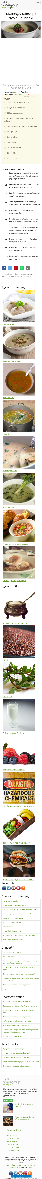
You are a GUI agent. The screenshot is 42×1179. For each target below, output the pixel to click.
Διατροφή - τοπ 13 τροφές (14, 770)
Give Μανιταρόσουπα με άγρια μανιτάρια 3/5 (28, 94)
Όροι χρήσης (11, 1165)
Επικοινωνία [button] (8, 1100)
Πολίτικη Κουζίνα (13, 1150)
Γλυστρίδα (7, 696)
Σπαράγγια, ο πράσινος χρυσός (14, 1036)
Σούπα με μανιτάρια (11, 361)
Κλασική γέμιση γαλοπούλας (13, 931)
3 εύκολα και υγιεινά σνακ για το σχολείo (17, 1021)
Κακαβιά (6, 434)
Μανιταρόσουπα (10, 471)
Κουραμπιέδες (8, 927)
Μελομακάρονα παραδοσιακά (13, 918)
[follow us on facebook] (4, 888)
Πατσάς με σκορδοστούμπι (14, 580)
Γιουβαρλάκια (9, 324)
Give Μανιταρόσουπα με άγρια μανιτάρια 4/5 (30, 94)
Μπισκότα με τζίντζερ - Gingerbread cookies (18, 914)
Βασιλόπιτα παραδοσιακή (12, 922)
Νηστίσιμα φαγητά (9, 956)
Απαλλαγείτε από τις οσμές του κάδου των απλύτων (21, 1062)
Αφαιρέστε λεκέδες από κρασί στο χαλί (16, 1057)
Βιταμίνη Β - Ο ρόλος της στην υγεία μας (17, 1001)
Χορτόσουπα (8, 398)
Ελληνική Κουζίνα (13, 1139)
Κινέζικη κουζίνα (12, 1145)
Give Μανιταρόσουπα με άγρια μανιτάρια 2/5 (27, 94)
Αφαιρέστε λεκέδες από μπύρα (13, 1049)
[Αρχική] (10, 5)
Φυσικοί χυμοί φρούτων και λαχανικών (16, 985)
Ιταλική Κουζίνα (12, 1142)
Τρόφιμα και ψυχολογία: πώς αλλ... (18, 879)
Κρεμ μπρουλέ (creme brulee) (13, 940)
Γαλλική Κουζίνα (12, 1133)
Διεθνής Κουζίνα (12, 1136)
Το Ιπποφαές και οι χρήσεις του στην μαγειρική (19, 974)
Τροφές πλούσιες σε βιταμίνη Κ (16, 843)
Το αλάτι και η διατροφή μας (15, 623)
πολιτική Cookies (23, 1165)
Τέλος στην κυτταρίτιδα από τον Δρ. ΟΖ (16, 1025)
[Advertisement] (21, 61)
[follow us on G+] (18, 888)
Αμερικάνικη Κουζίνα (14, 1130)
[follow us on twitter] (9, 888)
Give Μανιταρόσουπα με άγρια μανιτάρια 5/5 (32, 94)
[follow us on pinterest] (13, 888)
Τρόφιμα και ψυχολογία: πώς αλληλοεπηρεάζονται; (20, 1006)
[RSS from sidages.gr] (23, 888)
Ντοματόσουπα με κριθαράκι (15, 544)
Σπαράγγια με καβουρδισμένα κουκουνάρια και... (19, 935)
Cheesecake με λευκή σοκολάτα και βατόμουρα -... (20, 909)
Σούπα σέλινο (9, 507)
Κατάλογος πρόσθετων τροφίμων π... (19, 806)
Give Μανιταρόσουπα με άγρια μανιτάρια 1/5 (25, 94)
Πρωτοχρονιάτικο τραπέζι (12, 952)
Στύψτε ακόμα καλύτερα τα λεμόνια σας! (16, 1066)
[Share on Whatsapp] (22, 268)
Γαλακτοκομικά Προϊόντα (13, 733)
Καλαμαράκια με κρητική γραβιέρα (14, 905)
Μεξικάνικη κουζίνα (13, 1147)
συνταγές (30, 1167)
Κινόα (5, 660)
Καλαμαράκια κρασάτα (10, 901)
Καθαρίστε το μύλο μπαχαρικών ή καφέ (16, 1053)
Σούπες (16, 92)
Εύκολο (19, 94)
